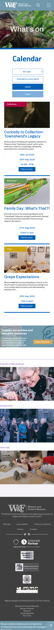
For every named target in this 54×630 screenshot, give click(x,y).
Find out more (26, 169)
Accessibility (22, 524)
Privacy (20, 529)
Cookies (33, 529)
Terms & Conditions (42, 524)
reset (28, 94)
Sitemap (6, 524)
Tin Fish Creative (42, 601)
